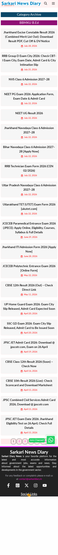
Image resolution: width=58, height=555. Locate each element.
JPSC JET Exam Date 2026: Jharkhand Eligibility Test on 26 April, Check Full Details (29, 423)
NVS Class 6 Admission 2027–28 (29, 79)
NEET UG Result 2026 (29, 113)
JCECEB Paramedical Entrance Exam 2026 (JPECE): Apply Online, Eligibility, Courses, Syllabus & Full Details (29, 228)
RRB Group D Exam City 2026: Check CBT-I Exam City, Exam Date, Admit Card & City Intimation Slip (29, 60)
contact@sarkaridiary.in (30, 479)
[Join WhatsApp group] (51, 440)
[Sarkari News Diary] (21, 4)
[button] (45, 4)
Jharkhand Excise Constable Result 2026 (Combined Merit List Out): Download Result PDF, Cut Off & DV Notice (29, 37)
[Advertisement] (29, 525)
